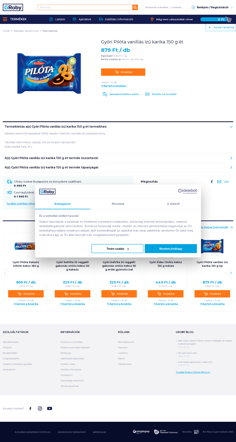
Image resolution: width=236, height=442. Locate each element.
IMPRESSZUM (99, 432)
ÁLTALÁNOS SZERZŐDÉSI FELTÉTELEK (32, 432)
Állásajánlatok (125, 364)
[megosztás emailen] (218, 184)
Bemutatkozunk (126, 342)
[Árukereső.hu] (219, 408)
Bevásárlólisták (10, 353)
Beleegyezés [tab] (62, 203)
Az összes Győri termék (214, 227)
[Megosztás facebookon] (212, 184)
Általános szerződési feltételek (75, 347)
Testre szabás (115, 248)
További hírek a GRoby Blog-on (193, 372)
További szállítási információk (24, 203)
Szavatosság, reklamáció (72, 380)
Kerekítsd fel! (9, 369)
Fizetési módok (67, 364)
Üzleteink (177, 7)
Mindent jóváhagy (170, 248)
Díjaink (121, 358)
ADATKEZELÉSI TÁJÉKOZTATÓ (72, 432)
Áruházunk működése (156, 7)
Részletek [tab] (118, 203)
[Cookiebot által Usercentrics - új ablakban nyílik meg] (181, 191)
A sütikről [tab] (173, 203)
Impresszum (66, 375)
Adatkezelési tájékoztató (72, 358)
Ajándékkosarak (11, 342)
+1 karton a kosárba (113, 86)
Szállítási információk (70, 369)
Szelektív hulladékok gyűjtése (17, 364)
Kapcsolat (122, 347)
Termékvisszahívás (69, 386)
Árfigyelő (7, 347)
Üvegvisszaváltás (11, 358)
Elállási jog (65, 353)
